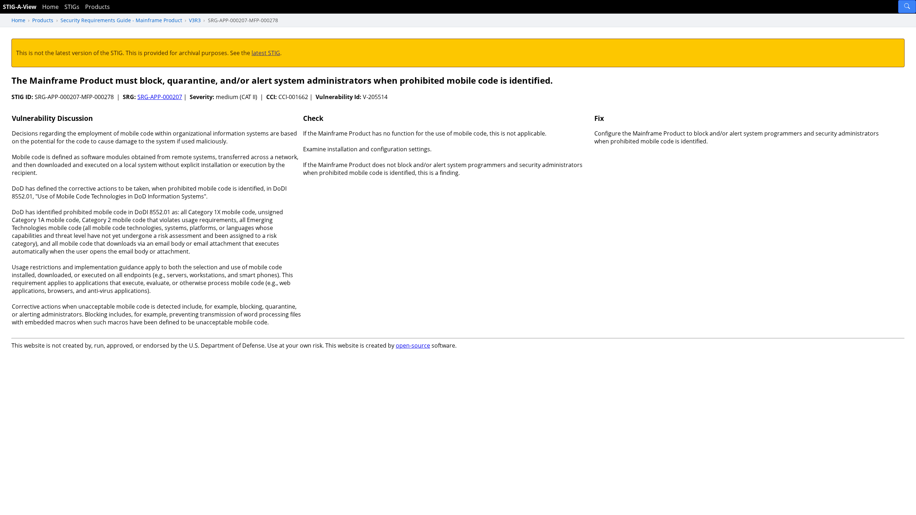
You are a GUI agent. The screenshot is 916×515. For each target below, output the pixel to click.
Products (97, 7)
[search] (907, 6)
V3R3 (195, 20)
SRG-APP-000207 (159, 97)
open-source (413, 345)
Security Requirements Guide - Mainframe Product (121, 20)
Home (50, 7)
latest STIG (266, 53)
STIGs (71, 7)
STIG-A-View (19, 7)
